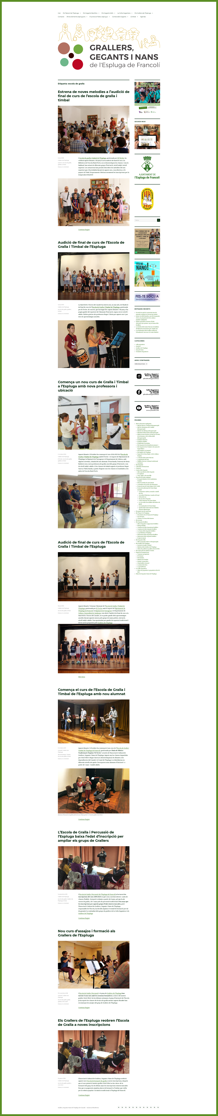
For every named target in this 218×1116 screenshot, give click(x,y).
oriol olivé (60, 1085)
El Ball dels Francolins (143, 443)
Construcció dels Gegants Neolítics (147, 529)
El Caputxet (140, 473)
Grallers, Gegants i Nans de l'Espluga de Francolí (71, 1107)
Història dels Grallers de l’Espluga (147, 547)
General (60, 750)
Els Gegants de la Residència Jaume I (147, 445)
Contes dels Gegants (119, 17)
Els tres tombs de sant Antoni (145, 482)
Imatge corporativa (142, 561)
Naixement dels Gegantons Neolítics (147, 534)
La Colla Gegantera (123, 13)
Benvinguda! (139, 465)
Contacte (61, 17)
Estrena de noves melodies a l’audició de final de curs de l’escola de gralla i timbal (93, 96)
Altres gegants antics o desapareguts (147, 541)
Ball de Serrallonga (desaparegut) (146, 431)
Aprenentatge (62, 754)
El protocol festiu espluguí (99, 17)
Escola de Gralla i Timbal (144, 545)
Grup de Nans (139, 350)
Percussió (65, 1001)
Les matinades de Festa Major (147, 506)
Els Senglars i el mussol (144, 450)
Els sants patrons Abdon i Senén (145, 550)
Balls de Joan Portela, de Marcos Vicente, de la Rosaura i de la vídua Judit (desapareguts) (148, 436)
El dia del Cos (142, 497)
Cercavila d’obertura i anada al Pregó (149, 495)
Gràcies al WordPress (93, 1107)
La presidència (141, 566)
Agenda (143, 17)
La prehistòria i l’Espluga (144, 532)
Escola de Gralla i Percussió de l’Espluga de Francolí (97, 894)
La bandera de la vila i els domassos (147, 484)
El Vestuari (140, 556)
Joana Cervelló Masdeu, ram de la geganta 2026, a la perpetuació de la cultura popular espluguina (148, 317)
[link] (99, 608)
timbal (64, 164)
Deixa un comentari (63, 167)
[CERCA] (158, 220)
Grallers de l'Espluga (63, 160)
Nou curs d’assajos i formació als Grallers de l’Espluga (86, 933)
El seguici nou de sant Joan (143, 511)
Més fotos (81, 677)
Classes (68, 754)
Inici (59, 13)
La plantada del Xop (143, 459)
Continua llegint (84, 229)
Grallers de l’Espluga (105, 623)
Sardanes (140, 463)
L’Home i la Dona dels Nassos (145, 518)
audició (60, 162)
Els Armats (139, 520)
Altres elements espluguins (76, 17)
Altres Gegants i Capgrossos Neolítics (147, 524)
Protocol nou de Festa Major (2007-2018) (148, 486)
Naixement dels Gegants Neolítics (146, 536)
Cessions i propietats (143, 554)
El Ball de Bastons (142, 440)
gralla (68, 999)
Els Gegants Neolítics (90, 13)
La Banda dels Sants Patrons (145, 457)
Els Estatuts (140, 558)
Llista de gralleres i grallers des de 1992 (148, 549)
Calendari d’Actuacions (142, 466)
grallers (60, 164)
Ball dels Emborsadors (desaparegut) (147, 432)
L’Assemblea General (143, 563)
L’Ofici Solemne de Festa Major (147, 500)
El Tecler (60, 459)
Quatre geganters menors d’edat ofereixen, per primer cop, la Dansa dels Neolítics (147, 323)
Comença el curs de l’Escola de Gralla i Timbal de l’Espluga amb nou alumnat (91, 692)
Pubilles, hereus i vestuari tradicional (147, 461)
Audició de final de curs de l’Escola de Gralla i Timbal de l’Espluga (91, 244)
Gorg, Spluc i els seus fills (144, 475)
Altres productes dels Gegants (145, 472)
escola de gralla (67, 162)
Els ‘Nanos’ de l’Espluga (71, 13)
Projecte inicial (141, 538)
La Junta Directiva (142, 565)
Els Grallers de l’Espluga (143, 13)
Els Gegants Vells (107, 13)
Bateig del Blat (141, 525)
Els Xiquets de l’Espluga (144, 452)
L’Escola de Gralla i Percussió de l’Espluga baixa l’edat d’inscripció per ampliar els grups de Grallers (91, 836)
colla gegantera (140, 344)
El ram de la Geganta (145, 499)
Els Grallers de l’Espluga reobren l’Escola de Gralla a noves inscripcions (93, 1022)
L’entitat (133, 17)
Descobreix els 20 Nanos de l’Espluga (147, 515)
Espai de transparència (142, 552)
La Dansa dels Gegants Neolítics (146, 531)
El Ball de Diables (142, 441)
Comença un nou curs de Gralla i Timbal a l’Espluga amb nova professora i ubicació (93, 386)
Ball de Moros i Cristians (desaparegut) (148, 425)
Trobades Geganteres (142, 351)
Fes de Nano (140, 516)
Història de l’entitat (142, 559)
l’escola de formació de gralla (97, 1081)
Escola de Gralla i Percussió (89, 993)
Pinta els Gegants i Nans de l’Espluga (146, 574)
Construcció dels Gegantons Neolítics (147, 527)
